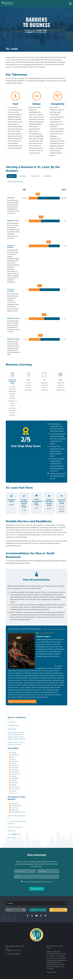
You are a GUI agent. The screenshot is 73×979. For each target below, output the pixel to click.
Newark (13, 776)
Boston (13, 759)
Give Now (58, 910)
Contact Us (11, 838)
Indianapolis (15, 765)
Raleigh (13, 785)
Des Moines (15, 761)
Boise (13, 757)
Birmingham (15, 755)
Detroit (13, 763)
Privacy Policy (52, 972)
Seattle (13, 791)
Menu (11, 903)
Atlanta (13, 753)
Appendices (11, 830)
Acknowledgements (14, 834)
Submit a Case (38, 910)
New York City (15, 774)
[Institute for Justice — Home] (7, 3)
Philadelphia (15, 778)
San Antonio (15, 787)
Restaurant (11, 176)
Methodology (12, 729)
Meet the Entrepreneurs (15, 827)
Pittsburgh (14, 782)
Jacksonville (15, 767)
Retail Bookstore (16, 806)
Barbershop (47, 176)
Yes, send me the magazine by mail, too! (37, 882)
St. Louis (14, 793)
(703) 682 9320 (14, 954)
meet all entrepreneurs (22, 701)
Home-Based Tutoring (15, 182)
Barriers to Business (17, 717)
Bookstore (23, 176)
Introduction (11, 722)
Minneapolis (15, 770)
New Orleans (15, 772)
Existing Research (13, 725)
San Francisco (15, 789)
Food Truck (35, 176)
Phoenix (13, 780)
